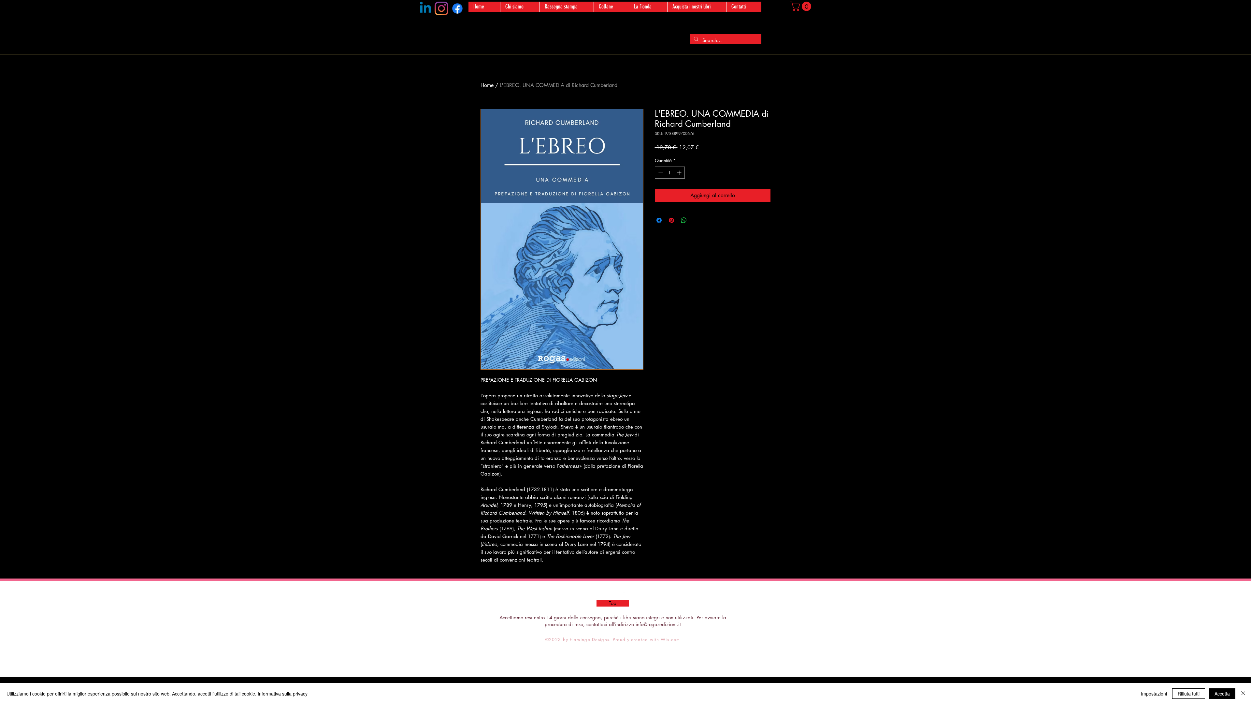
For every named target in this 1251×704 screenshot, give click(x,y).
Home (487, 85)
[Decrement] (660, 172)
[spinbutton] (670, 172)
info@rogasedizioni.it (658, 624)
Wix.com (670, 639)
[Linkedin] (425, 8)
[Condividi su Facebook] (659, 220)
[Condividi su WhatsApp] (684, 220)
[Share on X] (696, 220)
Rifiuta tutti (1189, 693)
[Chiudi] (1243, 693)
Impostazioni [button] (1154, 693)
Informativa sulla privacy (283, 693)
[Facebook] (457, 8)
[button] (801, 6)
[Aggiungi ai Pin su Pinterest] (671, 220)
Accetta (1222, 693)
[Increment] (680, 172)
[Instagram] (441, 8)
